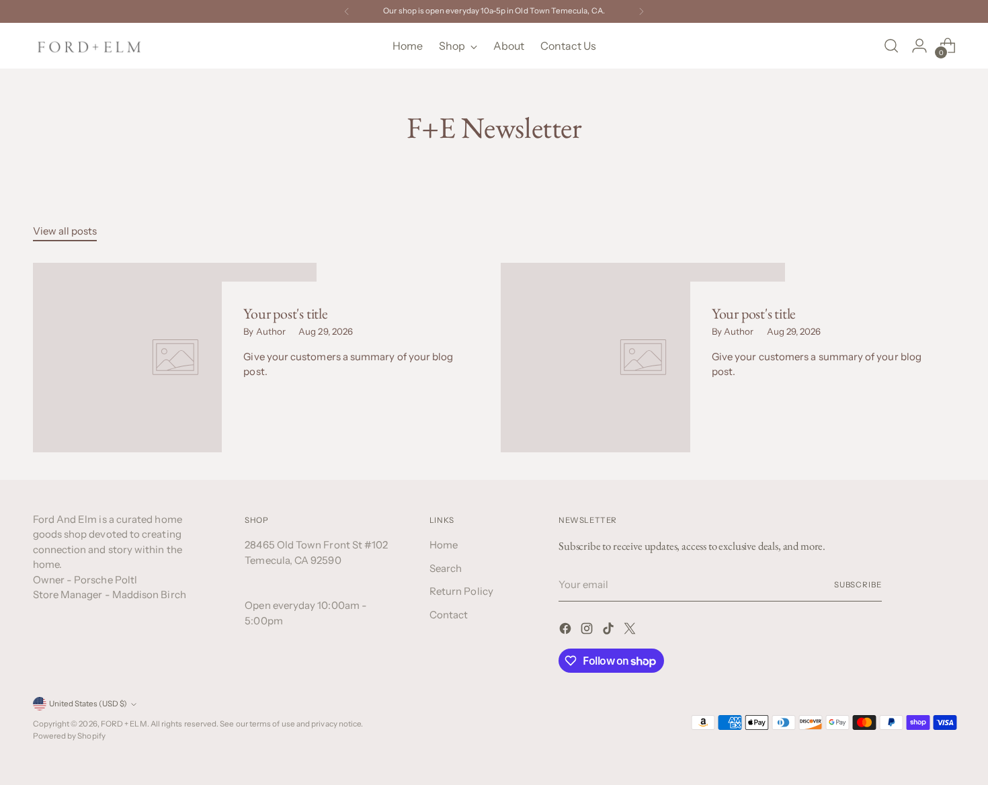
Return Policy (461, 591)
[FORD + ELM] (90, 45)
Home (443, 544)
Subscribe (858, 584)
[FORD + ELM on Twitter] (631, 631)
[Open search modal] (891, 45)
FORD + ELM (124, 724)
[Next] (641, 11)
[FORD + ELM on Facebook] (567, 631)
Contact (448, 614)
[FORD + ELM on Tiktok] (610, 631)
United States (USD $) (88, 703)
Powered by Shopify (69, 736)
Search (445, 568)
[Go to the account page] (919, 45)
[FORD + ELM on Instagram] (588, 631)
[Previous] (347, 11)
